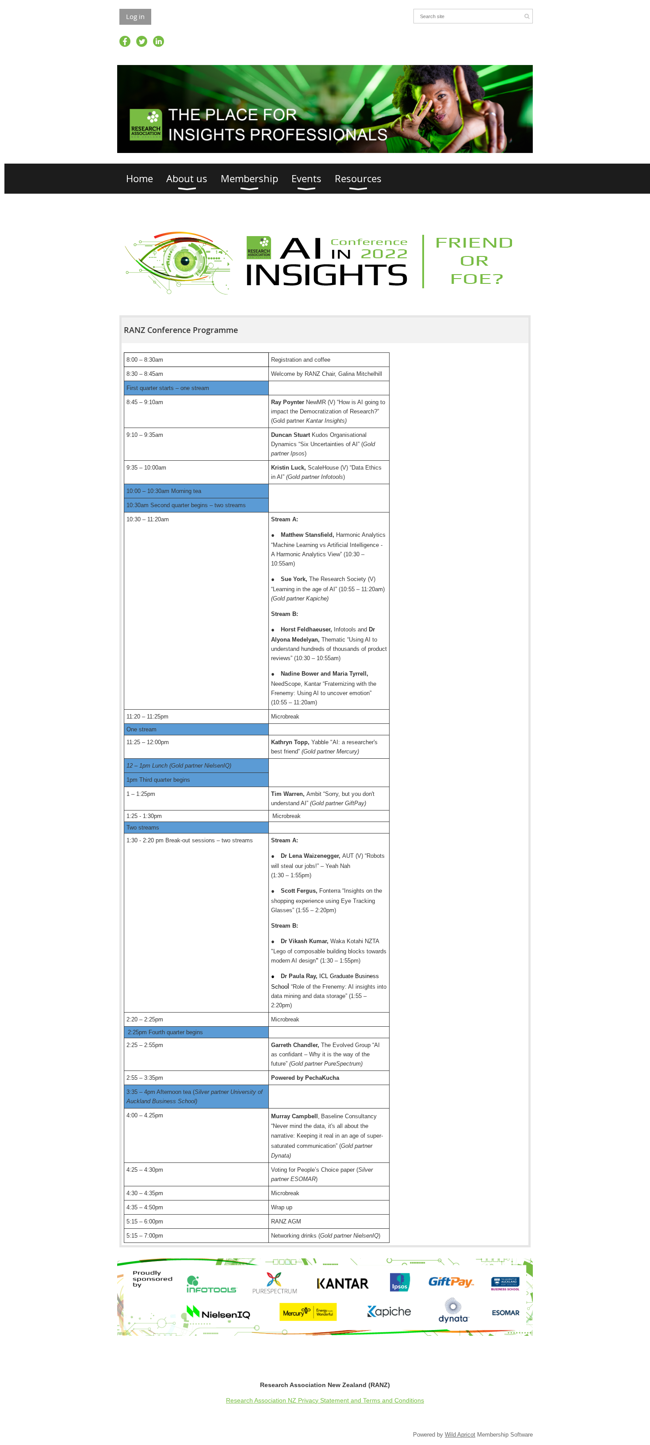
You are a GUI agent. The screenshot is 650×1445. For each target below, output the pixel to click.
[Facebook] (124, 41)
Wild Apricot (460, 1434)
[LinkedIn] (158, 41)
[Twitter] (141, 41)
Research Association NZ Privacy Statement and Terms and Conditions (325, 1400)
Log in (135, 16)
